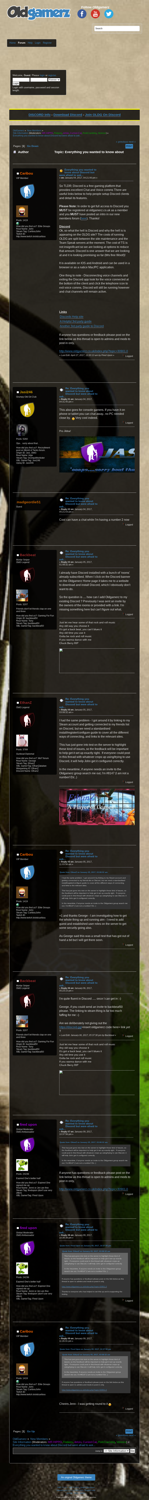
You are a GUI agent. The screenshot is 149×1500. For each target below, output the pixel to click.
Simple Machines (87, 1487)
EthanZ (26, 703)
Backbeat (28, 555)
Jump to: (99, 1451)
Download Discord (67, 115)
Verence (102, 133)
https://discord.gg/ (70, 1027)
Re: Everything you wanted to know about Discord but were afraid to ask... (78, 392)
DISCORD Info (40, 115)
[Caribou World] (17, 224)
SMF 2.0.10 (62, 1487)
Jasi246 (26, 392)
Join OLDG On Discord (103, 115)
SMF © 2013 (74, 1487)
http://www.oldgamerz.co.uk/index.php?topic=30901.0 (93, 351)
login (42, 75)
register (52, 75)
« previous (122, 141)
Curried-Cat (76, 133)
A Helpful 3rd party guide (76, 321)
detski (66, 133)
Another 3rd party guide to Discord (82, 326)
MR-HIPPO (47, 133)
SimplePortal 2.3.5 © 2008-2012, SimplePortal (76, 1490)
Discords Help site (71, 316)
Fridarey (58, 133)
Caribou (26, 173)
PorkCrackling (90, 133)
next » (132, 141)
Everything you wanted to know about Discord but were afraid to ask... (77, 172)
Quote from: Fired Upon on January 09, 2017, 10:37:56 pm (85, 1246)
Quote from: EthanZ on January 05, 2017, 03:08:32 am (84, 872)
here (84, 218)
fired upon (28, 1124)
